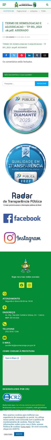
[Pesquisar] (47, 5)
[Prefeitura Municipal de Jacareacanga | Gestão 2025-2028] (25, 4)
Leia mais (25, 426)
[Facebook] (21, 285)
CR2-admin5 (10, 37)
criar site (18, 405)
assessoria (20, 408)
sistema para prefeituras (34, 405)
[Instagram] (29, 285)
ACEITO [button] (19, 434)
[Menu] (4, 5)
